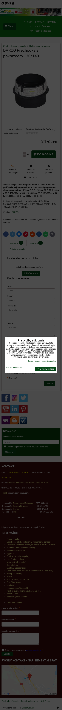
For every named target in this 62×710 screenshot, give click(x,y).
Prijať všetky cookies (45, 369)
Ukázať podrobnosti (14, 367)
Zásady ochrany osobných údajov (42, 361)
